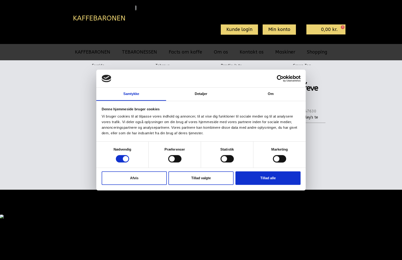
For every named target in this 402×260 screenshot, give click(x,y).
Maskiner (285, 52)
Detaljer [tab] (201, 94)
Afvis (134, 178)
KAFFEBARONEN (92, 52)
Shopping (317, 52)
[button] (239, 29)
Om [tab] (271, 94)
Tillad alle (268, 178)
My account (174, 197)
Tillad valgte (201, 178)
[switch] (174, 158)
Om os (221, 52)
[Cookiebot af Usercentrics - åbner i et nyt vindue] (280, 78)
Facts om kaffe (185, 52)
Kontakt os (252, 52)
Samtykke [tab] (131, 94)
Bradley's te (307, 117)
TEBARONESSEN (139, 52)
